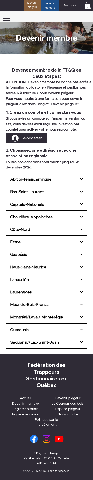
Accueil (25, 398)
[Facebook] (34, 439)
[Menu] (6, 18)
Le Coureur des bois (67, 403)
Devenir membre (25, 403)
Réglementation (25, 409)
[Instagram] (46, 439)
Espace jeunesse (25, 414)
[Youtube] (59, 439)
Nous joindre (67, 414)
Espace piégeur (67, 409)
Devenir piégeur (67, 398)
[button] (87, 5)
